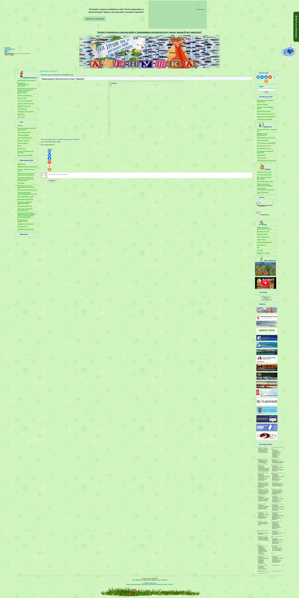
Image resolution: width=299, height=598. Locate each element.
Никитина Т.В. (261, 465)
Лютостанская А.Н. (276, 536)
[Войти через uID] (49, 151)
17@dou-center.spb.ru (150, 582)
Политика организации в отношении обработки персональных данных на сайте (149, 584)
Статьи (49, 74)
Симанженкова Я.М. (277, 447)
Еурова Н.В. (274, 459)
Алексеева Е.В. (275, 545)
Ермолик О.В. (261, 459)
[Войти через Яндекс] (49, 162)
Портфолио (57, 74)
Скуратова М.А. (261, 489)
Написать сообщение (94, 19)
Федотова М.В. (275, 556)
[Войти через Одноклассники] (49, 169)
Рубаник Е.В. (261, 536)
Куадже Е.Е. (260, 496)
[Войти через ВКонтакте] (49, 155)
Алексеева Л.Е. (261, 565)
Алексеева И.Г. (261, 482)
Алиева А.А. (274, 530)
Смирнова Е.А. (275, 496)
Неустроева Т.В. (276, 504)
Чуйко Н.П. (260, 504)
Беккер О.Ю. (260, 521)
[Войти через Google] (49, 166)
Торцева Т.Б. (260, 447)
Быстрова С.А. (261, 545)
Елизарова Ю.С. (262, 573)
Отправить (52, 180)
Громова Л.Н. (275, 489)
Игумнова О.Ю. (275, 521)
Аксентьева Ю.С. (276, 571)
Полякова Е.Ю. (275, 512)
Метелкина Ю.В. (262, 512)
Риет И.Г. (273, 482)
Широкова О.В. (275, 473)
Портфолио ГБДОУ (262, 530)
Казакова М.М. (261, 473)
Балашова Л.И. (275, 465)
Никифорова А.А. (67, 74)
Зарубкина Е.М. (261, 556)
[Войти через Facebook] (49, 158)
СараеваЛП (274, 565)
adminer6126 (68, 139)
